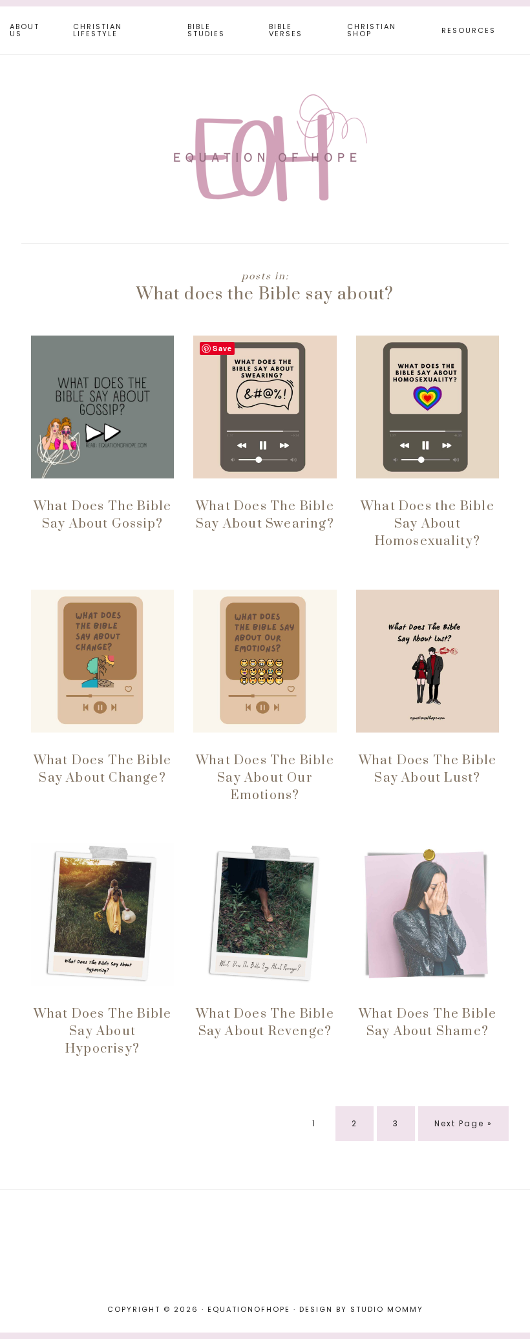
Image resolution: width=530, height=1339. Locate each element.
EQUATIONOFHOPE (265, 147)
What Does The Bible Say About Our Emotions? (265, 778)
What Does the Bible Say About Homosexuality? (427, 524)
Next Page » (463, 1129)
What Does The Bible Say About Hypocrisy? (103, 1031)
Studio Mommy (386, 1309)
